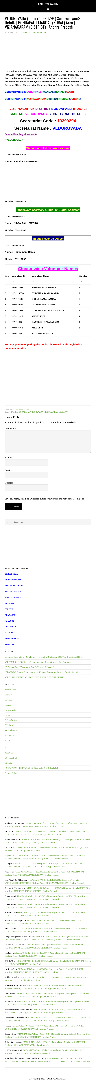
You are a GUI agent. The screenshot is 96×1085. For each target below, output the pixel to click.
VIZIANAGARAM (13, 580)
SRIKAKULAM (11, 574)
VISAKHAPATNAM (14, 585)
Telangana (9, 735)
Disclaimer (9, 763)
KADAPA (9, 632)
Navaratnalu (10, 710)
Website (9, 482)
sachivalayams (22, 409)
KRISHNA (9, 603)
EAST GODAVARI (13, 591)
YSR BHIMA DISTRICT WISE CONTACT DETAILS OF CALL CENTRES (35, 677)
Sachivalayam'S (48, 4)
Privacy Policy (11, 773)
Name (8, 457)
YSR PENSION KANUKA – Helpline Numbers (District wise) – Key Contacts (38, 662)
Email (8, 470)
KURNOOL (10, 644)
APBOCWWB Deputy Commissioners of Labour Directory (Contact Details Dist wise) (42, 672)
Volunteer (9, 740)
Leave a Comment (39, 32)
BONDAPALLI (23, 412)
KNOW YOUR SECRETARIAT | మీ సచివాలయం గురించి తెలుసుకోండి (31, 768)
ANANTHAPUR (12, 638)
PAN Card (9, 725)
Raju (7, 855)
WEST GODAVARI (13, 597)
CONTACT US (11, 758)
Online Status (11, 720)
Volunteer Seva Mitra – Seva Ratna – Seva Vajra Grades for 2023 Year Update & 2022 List (44, 657)
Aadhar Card (10, 690)
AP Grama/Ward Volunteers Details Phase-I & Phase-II (29, 667)
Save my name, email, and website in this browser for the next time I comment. (44, 498)
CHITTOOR (10, 627)
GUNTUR (9, 609)
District (8, 700)
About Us (9, 753)
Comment (10, 428)
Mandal (8, 705)
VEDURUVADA (36, 412)
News (7, 715)
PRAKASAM (10, 615)
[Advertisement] (48, 53)
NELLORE (9, 621)
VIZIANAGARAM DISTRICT (56, 412)
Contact (8, 695)
